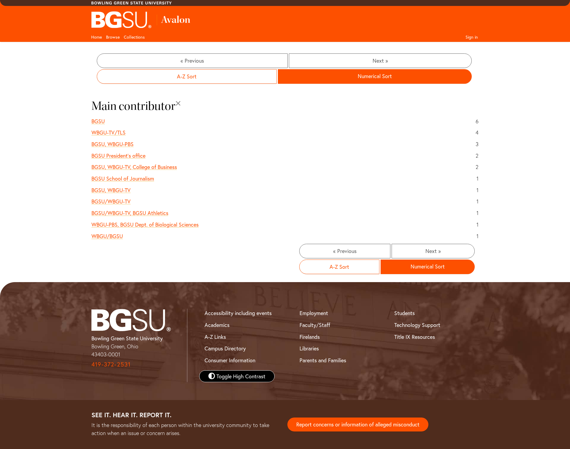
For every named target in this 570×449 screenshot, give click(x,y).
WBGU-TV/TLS (108, 132)
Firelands (310, 336)
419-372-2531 (111, 364)
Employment (314, 313)
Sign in (472, 37)
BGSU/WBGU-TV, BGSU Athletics (129, 212)
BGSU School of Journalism (122, 178)
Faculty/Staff (315, 324)
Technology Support (417, 324)
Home (96, 37)
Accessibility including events (238, 313)
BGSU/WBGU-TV (111, 201)
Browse (113, 37)
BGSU (98, 121)
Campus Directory (225, 348)
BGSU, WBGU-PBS (112, 144)
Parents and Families (323, 360)
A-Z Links (215, 336)
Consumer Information (230, 360)
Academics (217, 324)
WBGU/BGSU (107, 236)
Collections (134, 37)
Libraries (309, 348)
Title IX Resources (414, 336)
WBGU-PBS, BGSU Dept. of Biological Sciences (145, 224)
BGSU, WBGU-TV (111, 190)
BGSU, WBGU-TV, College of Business (134, 166)
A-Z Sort (187, 76)
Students (404, 313)
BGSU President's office (118, 155)
